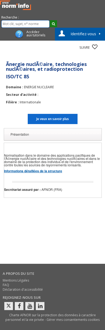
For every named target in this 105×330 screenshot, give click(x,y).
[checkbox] (94, 47)
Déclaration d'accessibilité (23, 289)
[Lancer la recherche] (53, 23)
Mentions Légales (16, 280)
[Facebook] (19, 306)
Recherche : (10, 17)
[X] (8, 306)
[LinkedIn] (40, 306)
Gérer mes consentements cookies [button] (73, 319)
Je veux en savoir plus (52, 119)
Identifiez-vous (83, 33)
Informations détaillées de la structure (33, 170)
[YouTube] (29, 306)
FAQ (6, 285)
